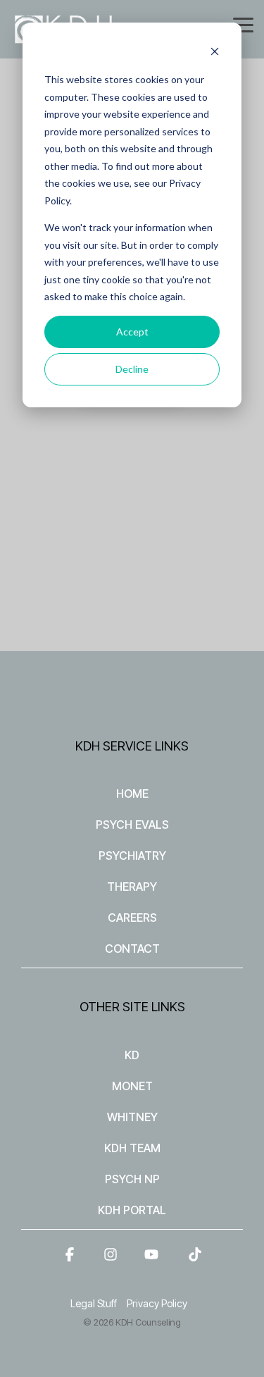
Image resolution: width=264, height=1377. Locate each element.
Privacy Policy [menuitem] (157, 1303)
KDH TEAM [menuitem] (132, 1148)
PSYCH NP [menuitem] (132, 1179)
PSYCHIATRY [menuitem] (132, 855)
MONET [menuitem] (132, 1086)
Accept (132, 332)
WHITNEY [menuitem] (132, 1117)
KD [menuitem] (132, 1055)
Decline (132, 369)
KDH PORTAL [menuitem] (132, 1210)
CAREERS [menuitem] (132, 917)
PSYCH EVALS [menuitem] (132, 824)
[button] (243, 24)
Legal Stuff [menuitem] (93, 1303)
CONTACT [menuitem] (132, 948)
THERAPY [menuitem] (132, 886)
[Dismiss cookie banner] (215, 53)
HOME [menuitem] (132, 793)
